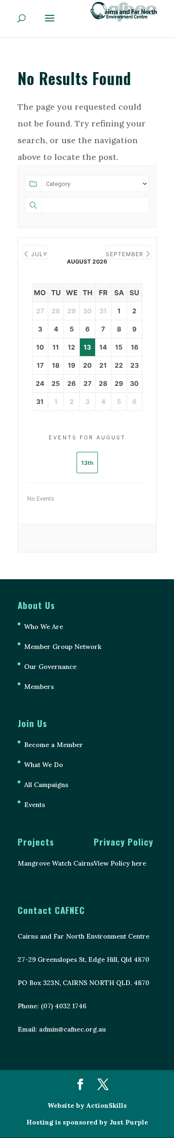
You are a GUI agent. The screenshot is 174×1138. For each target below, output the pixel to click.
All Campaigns (46, 785)
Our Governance (50, 666)
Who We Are (43, 626)
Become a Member (53, 745)
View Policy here (120, 863)
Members (39, 686)
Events (34, 805)
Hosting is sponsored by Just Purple (87, 1122)
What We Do (43, 765)
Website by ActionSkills (87, 1105)
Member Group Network (63, 646)
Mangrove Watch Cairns (56, 863)
